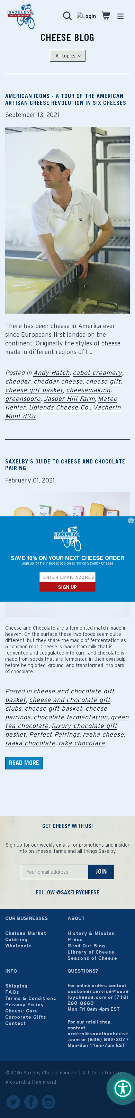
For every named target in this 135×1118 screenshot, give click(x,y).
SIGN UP (67, 587)
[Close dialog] (131, 520)
